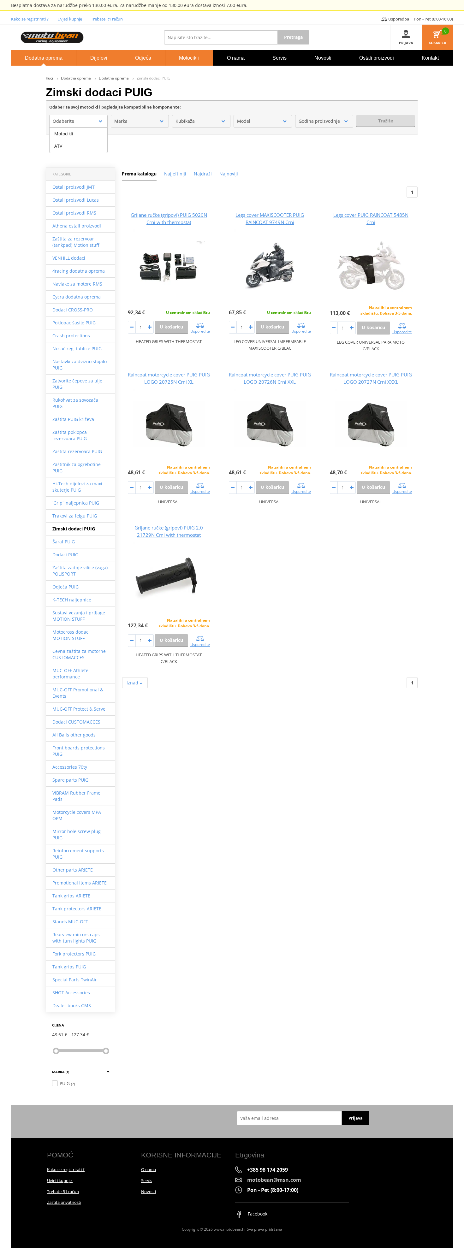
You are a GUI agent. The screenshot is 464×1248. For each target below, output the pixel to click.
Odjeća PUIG (65, 587)
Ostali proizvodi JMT (73, 187)
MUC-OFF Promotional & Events (77, 693)
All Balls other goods (74, 735)
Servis (146, 1180)
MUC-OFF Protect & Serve (78, 709)
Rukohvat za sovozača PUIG (75, 403)
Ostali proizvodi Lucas (75, 200)
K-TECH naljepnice (71, 600)
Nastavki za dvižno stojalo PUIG (79, 364)
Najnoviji (228, 174)
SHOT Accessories (71, 993)
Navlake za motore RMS (77, 284)
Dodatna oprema (76, 78)
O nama (148, 1169)
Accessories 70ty (69, 767)
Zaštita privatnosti (64, 1202)
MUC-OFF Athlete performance (70, 673)
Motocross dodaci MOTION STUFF (71, 635)
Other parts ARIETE (72, 870)
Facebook (257, 1214)
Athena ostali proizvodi (76, 226)
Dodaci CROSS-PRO (72, 310)
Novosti (148, 1191)
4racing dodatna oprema (78, 271)
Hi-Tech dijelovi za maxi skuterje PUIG (77, 487)
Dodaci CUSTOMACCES (76, 722)
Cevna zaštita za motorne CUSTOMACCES (79, 654)
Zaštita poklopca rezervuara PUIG (69, 435)
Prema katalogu (139, 174)
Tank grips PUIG (69, 967)
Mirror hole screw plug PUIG (76, 834)
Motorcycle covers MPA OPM (76, 815)
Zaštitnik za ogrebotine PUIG (76, 467)
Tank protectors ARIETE (76, 909)
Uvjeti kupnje (69, 19)
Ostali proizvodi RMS (74, 213)
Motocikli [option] (63, 134)
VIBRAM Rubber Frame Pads (76, 796)
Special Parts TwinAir (74, 980)
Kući (49, 78)
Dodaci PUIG (65, 555)
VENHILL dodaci (68, 258)
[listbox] (78, 140)
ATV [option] (58, 146)
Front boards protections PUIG (78, 751)
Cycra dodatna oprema (76, 297)
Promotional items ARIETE (79, 883)
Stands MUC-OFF (70, 922)
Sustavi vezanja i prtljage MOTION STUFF (78, 616)
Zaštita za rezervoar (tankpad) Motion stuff (75, 242)
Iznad (133, 683)
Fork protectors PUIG (74, 954)
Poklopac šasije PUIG (74, 323)
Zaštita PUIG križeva (73, 419)
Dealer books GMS (71, 1005)
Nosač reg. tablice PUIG (77, 349)
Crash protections (71, 336)
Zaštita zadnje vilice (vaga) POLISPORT (80, 571)
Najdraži (203, 174)
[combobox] (78, 121)
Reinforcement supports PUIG (78, 854)
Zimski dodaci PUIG (73, 529)
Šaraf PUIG (63, 542)
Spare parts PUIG (70, 780)
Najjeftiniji (175, 174)
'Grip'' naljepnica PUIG (75, 503)
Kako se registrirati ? (30, 19)
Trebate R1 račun (107, 19)
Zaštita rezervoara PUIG (77, 451)
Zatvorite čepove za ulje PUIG (77, 384)
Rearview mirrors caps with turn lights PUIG (76, 938)
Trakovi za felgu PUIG (74, 516)
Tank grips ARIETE (71, 896)
